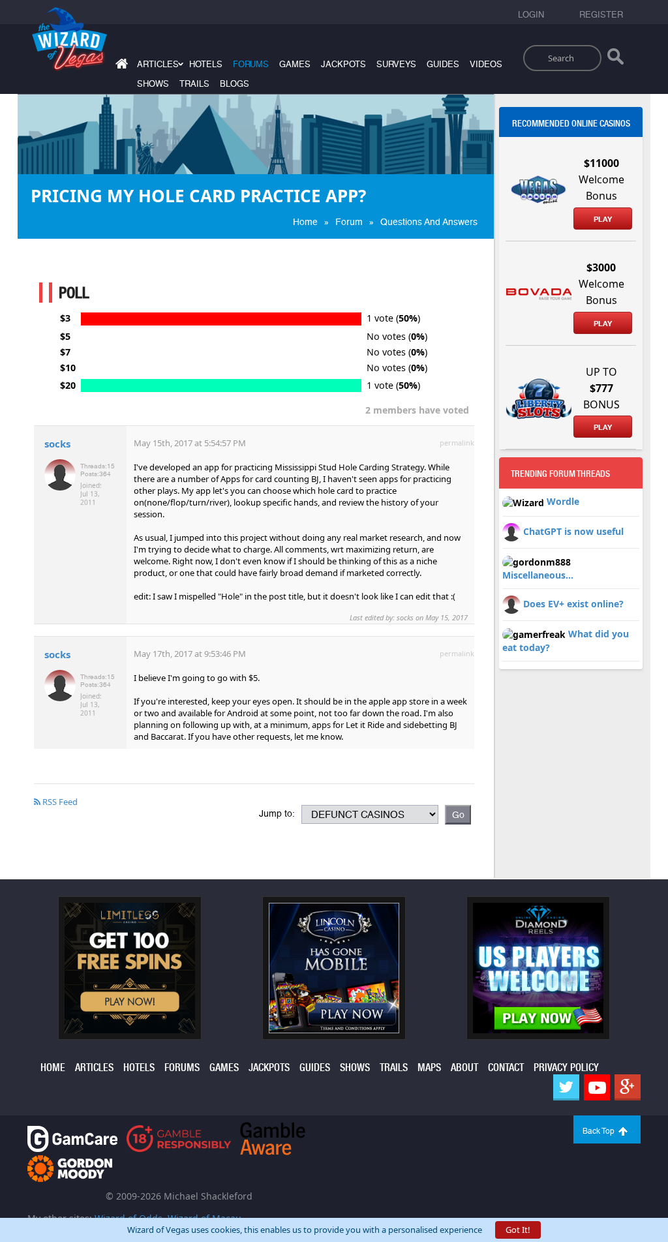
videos (486, 64)
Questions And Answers (429, 222)
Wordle (563, 501)
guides (443, 64)
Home (305, 222)
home (52, 1067)
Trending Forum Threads (560, 473)
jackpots (343, 64)
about (464, 1067)
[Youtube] (597, 1087)
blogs (234, 84)
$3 (65, 318)
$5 (65, 336)
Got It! (518, 1229)
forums (251, 64)
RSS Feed (59, 802)
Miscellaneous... (537, 575)
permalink (457, 442)
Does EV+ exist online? (573, 604)
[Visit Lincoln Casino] (334, 967)
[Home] (120, 66)
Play (603, 219)
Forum (349, 222)
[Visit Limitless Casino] (130, 967)
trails (194, 84)
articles (94, 1067)
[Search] (615, 59)
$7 (65, 352)
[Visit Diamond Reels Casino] (538, 967)
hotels (205, 64)
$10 (68, 367)
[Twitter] (566, 1087)
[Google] (628, 1087)
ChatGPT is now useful (573, 530)
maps (429, 1067)
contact (506, 1067)
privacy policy (566, 1067)
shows (153, 84)
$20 (68, 385)
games (295, 64)
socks (57, 443)
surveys (396, 64)
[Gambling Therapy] (69, 1167)
